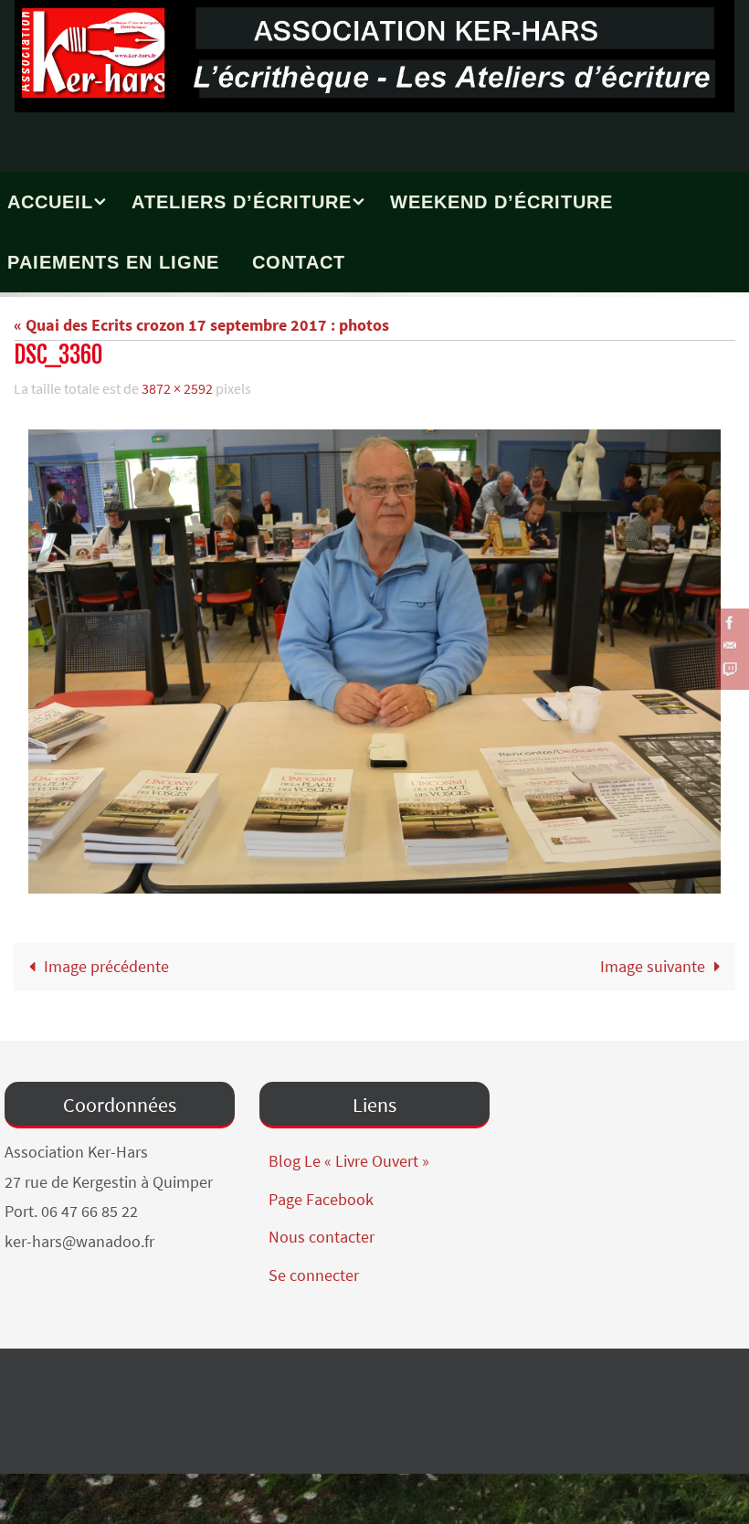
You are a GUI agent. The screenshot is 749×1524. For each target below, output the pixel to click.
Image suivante (652, 960)
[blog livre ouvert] (729, 669)
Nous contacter (321, 1232)
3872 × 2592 (177, 386)
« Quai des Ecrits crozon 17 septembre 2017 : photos (201, 324)
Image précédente (106, 960)
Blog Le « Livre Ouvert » (349, 1156)
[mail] (729, 645)
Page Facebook (321, 1193)
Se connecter (314, 1269)
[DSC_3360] (374, 656)
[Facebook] (729, 623)
